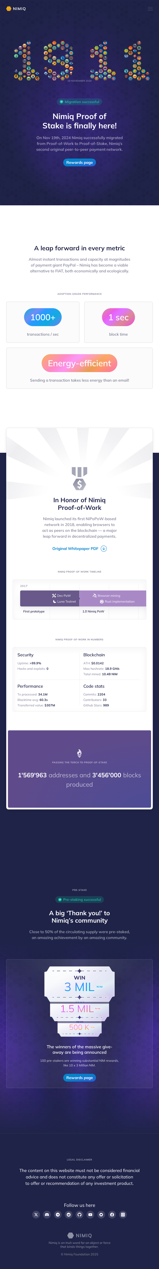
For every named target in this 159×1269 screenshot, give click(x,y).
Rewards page (79, 162)
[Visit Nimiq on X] (36, 1215)
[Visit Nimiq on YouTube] (90, 1215)
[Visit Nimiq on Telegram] (58, 1215)
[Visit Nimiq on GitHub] (79, 1215)
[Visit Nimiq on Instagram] (123, 1215)
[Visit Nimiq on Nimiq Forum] (101, 1215)
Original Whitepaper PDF (75, 548)
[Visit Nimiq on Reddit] (69, 1215)
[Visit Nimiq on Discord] (47, 1215)
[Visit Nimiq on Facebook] (112, 1215)
